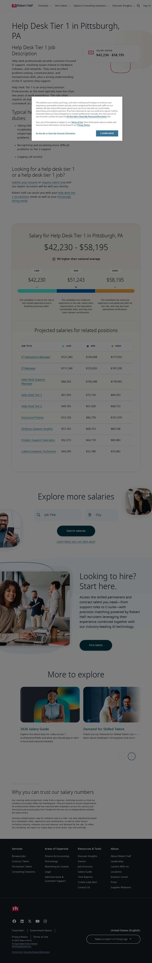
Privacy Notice (83, 125)
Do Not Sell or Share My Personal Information (87, 117)
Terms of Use (77, 122)
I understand (107, 133)
